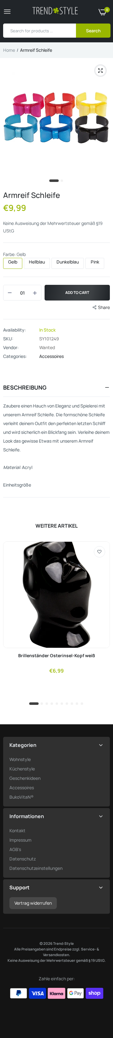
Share (104, 307)
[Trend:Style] (55, 12)
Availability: (14, 330)
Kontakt (17, 830)
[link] (99, 551)
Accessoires (51, 356)
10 (82, 703)
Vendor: (11, 347)
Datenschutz (22, 859)
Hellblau (37, 262)
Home (9, 50)
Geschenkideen (24, 778)
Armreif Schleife (31, 195)
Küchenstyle (22, 769)
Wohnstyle (20, 759)
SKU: (8, 339)
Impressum (20, 840)
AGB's (15, 849)
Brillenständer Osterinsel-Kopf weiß (56, 655)
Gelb (12, 262)
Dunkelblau (67, 262)
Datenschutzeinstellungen (35, 868)
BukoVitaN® (21, 797)
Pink (95, 262)
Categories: (15, 356)
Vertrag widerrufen (33, 903)
